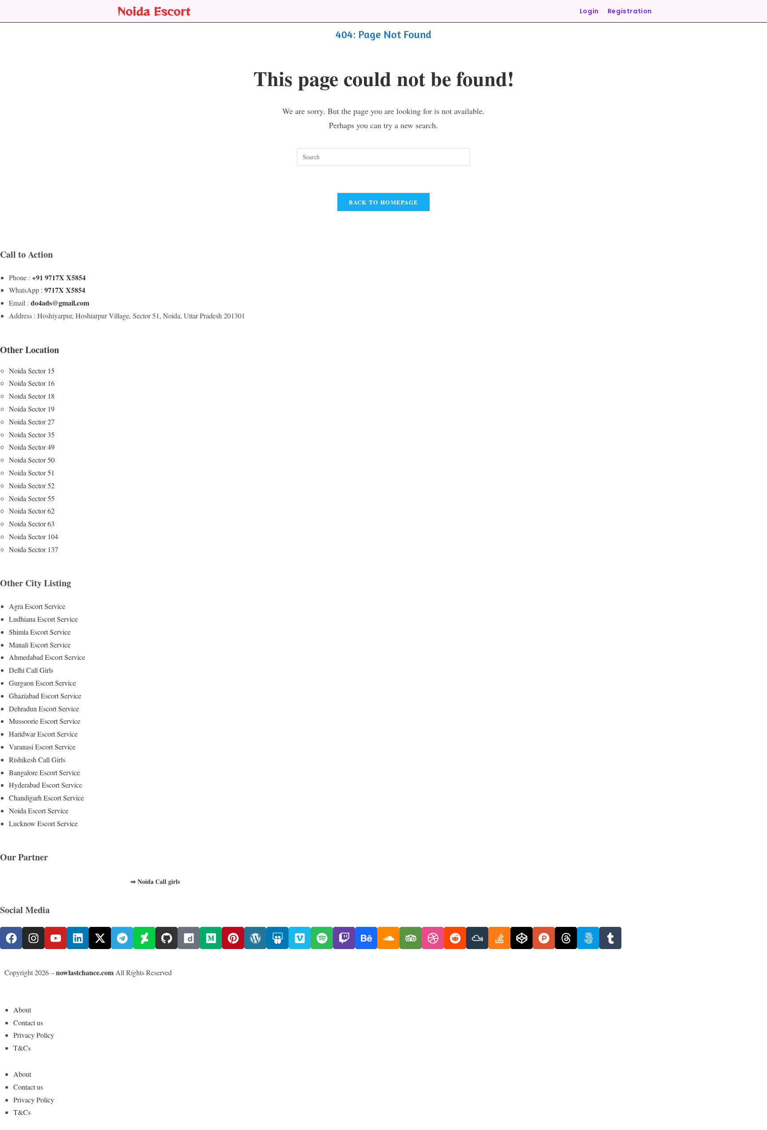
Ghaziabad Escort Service (45, 695)
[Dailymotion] (189, 938)
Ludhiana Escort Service (43, 619)
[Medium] (211, 938)
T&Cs (22, 1047)
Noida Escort (153, 11)
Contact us (28, 1022)
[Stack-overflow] (499, 938)
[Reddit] (455, 938)
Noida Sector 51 (32, 472)
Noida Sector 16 (32, 383)
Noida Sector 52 (32, 485)
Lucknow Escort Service (43, 823)
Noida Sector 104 (33, 536)
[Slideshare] (277, 938)
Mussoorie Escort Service (44, 721)
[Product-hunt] (544, 938)
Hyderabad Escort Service (45, 784)
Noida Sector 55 (32, 498)
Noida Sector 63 (32, 523)
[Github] (166, 938)
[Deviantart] (144, 938)
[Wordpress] (255, 938)
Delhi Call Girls (31, 670)
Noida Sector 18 (32, 395)
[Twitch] (344, 938)
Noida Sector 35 (32, 434)
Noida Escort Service (38, 810)
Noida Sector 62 (32, 510)
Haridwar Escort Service (43, 733)
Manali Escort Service (40, 644)
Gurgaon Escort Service (42, 682)
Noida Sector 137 (33, 549)
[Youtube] (55, 938)
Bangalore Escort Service (44, 772)
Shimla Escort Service (40, 631)
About (22, 1009)
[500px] (588, 938)
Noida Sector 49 (32, 446)
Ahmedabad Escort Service (47, 657)
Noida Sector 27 (32, 421)
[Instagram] (33, 938)
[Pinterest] (233, 938)
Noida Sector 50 (32, 459)
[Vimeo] (300, 938)
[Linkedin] (78, 938)
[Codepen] (521, 938)
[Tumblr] (610, 938)
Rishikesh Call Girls (37, 759)
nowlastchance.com (85, 972)
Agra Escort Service (37, 606)
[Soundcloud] (388, 938)
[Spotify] (322, 938)
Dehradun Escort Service (44, 708)
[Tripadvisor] (410, 938)
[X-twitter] (100, 938)
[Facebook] (11, 938)
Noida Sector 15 (32, 370)
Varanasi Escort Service (42, 746)
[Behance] (366, 938)
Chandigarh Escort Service (46, 797)
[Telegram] (122, 938)
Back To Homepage (384, 202)
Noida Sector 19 (32, 408)
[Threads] (566, 938)
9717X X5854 (64, 290)
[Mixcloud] (477, 938)
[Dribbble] (433, 938)
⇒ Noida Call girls (155, 881)
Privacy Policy (33, 1035)
